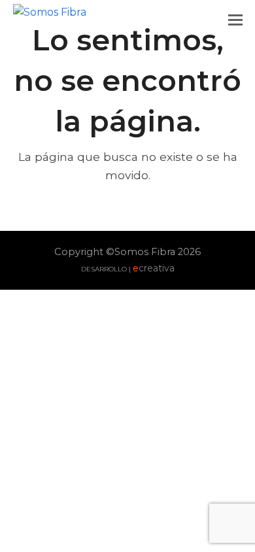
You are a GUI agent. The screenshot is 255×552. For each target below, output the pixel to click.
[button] (235, 20)
